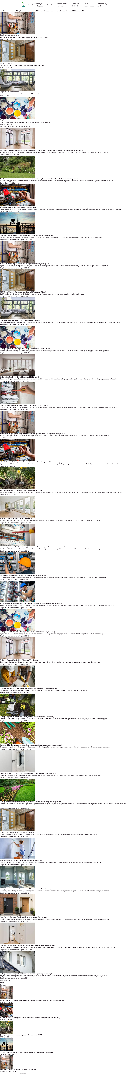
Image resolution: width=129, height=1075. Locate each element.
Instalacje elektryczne (8, 11)
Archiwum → (26, 126)
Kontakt (31, 5)
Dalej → (7, 980)
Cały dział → (4, 985)
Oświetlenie (51, 5)
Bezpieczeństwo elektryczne (27, 11)
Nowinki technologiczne (65, 11)
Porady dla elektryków (47, 11)
